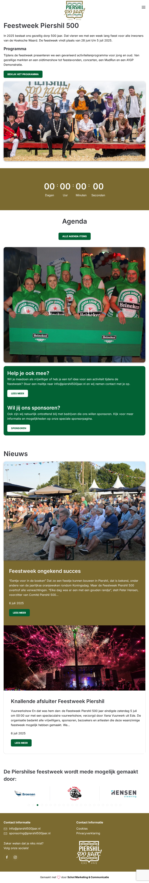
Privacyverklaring (88, 833)
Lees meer (17, 393)
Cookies (82, 828)
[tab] (61, 156)
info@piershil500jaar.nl (70, 384)
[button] (143, 7)
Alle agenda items (74, 236)
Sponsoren (18, 428)
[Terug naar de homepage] (74, 11)
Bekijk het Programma (23, 74)
